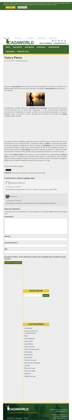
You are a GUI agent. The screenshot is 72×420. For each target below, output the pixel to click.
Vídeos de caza (22, 51)
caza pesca (23, 173)
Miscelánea (10, 51)
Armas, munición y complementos (31, 332)
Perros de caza (29, 368)
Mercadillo (42, 38)
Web (5, 249)
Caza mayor (28, 341)
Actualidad (28, 328)
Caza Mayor (17, 47)
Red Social (18, 38)
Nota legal (19, 418)
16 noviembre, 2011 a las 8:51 (13, 187)
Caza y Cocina (29, 347)
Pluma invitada (29, 371)
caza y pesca (32, 173)
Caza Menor (29, 47)
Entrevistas (41, 47)
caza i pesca (16, 173)
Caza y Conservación (31, 349)
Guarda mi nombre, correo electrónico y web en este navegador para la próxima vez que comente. (35, 258)
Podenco (27, 373)
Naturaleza (28, 357)
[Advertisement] (36, 23)
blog (26, 336)
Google (20, 166)
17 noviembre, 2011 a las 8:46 (13, 200)
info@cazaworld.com (61, 411)
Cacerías (30, 38)
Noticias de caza (30, 360)
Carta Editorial (29, 338)
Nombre (7, 236)
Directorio (53, 38)
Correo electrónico (11, 243)
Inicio (8, 47)
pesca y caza (41, 173)
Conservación (53, 47)
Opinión (27, 365)
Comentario (9, 217)
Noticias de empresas (32, 363)
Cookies (26, 418)
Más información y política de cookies (46, 4)
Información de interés (21, 60)
